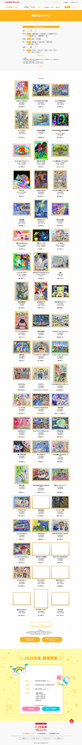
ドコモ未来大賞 (42, 33)
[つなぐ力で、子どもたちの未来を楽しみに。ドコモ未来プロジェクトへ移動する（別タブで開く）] (41, 727)
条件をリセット (41, 55)
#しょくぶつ (40, 50)
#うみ (29, 52)
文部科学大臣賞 (35, 33)
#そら (51, 50)
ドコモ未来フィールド (74, 2)
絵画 (33, 38)
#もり (33, 52)
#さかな (46, 50)
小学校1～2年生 (41, 42)
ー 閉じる (41, 66)
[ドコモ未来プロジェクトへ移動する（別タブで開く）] (12, 2)
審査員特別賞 (41, 35)
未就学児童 (34, 42)
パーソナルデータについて (35, 738)
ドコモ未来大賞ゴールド (52, 33)
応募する (67, 7)
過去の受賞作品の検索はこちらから (39, 26)
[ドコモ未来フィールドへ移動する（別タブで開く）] (54, 733)
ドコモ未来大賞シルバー (32, 35)
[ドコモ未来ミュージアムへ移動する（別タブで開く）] (28, 733)
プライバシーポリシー (46, 738)
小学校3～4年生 (49, 42)
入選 (46, 35)
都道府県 (24, 47)
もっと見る (41, 624)
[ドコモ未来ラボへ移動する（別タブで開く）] (41, 733)
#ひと (55, 50)
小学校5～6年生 (30, 44)
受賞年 (24, 30)
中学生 (37, 44)
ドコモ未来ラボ (66, 2)
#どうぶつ (34, 50)
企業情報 (23, 738)
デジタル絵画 (38, 38)
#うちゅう (38, 52)
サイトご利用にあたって (58, 738)
